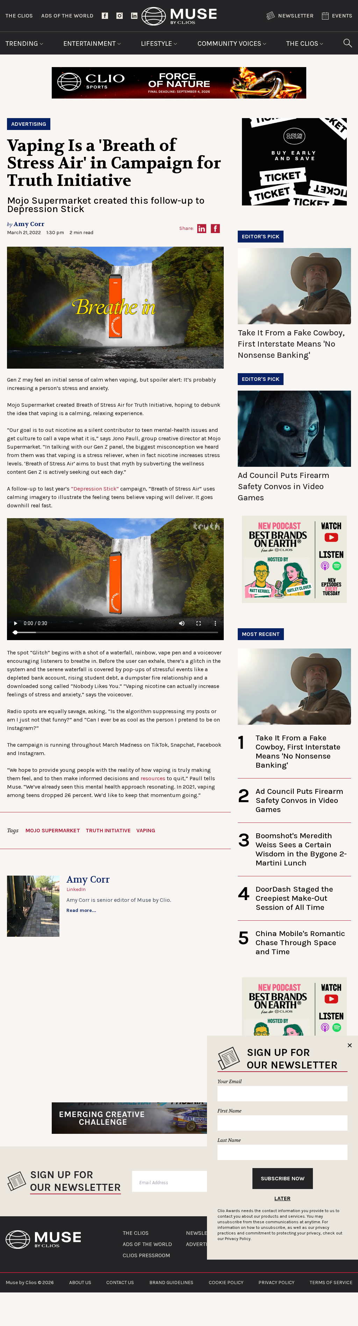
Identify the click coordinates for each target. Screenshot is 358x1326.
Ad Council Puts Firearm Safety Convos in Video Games (283, 486)
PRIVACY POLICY (276, 1282)
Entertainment (90, 43)
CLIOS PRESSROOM (146, 1255)
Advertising (28, 124)
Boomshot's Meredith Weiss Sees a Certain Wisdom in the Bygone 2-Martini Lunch (301, 849)
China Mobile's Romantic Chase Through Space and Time (300, 942)
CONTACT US (120, 1282)
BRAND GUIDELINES (171, 1282)
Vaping (145, 830)
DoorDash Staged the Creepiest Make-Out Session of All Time (294, 898)
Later (282, 1198)
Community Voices (230, 43)
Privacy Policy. (238, 1238)
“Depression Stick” (95, 488)
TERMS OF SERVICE (331, 1282)
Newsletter (296, 15)
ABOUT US (80, 1282)
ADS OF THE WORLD (147, 1244)
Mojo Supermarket (53, 830)
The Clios (19, 15)
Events (342, 15)
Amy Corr (29, 224)
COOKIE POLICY (226, 1282)
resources (153, 778)
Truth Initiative (108, 830)
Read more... (81, 910)
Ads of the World (67, 15)
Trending (23, 43)
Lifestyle (157, 43)
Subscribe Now (283, 1178)
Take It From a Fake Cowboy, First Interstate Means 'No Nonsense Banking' (291, 344)
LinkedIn (76, 889)
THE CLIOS (136, 1233)
